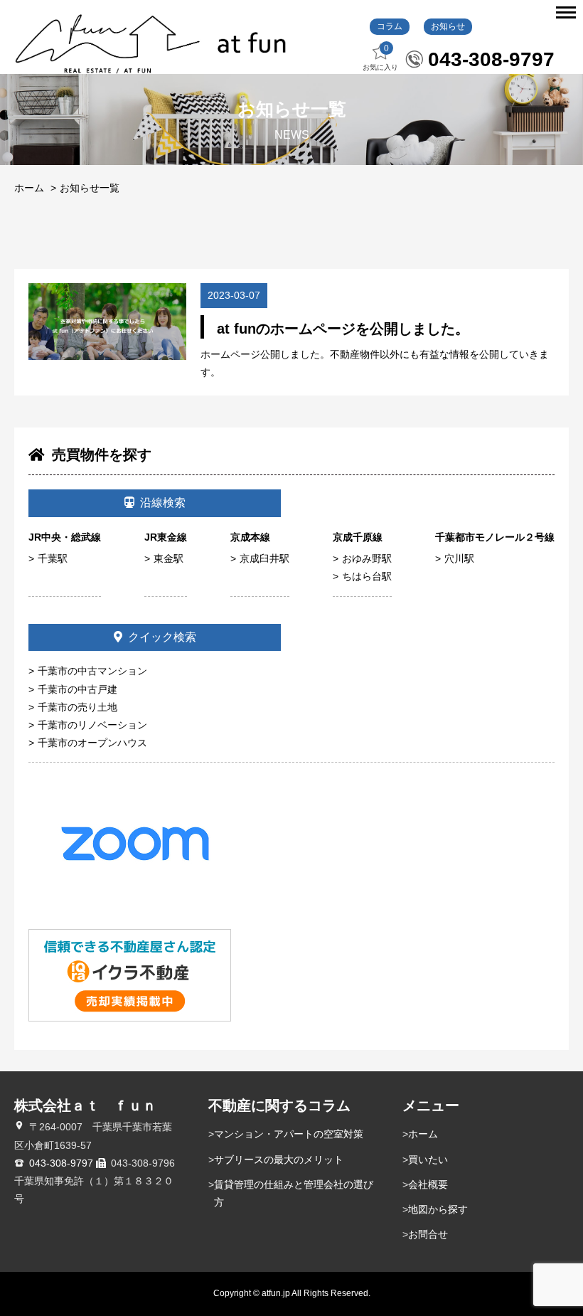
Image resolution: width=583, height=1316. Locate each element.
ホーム (29, 187)
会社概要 (428, 1184)
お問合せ (428, 1234)
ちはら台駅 (367, 576)
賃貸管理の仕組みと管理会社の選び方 (293, 1193)
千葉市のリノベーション (92, 725)
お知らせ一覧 (89, 187)
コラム (389, 26)
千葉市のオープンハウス (92, 742)
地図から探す (438, 1209)
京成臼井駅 (264, 558)
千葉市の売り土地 (77, 707)
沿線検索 (163, 503)
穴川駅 (459, 558)
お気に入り (380, 57)
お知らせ (448, 26)
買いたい (428, 1159)
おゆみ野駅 (367, 558)
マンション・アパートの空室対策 (288, 1134)
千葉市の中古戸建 (77, 689)
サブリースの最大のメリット (278, 1159)
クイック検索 (162, 637)
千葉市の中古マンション (92, 670)
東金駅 (168, 558)
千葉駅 (53, 558)
